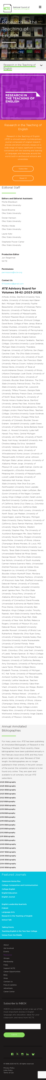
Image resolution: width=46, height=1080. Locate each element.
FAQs (6, 965)
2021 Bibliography (7, 801)
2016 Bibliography (7, 817)
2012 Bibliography (7, 833)
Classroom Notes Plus (11, 881)
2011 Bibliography (7, 836)
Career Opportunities (12, 971)
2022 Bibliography (8, 798)
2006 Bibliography (8, 856)
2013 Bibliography (7, 829)
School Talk (7, 920)
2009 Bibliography (8, 844)
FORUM (5, 908)
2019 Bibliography (7, 809)
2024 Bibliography (8, 790)
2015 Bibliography (7, 821)
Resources (8, 955)
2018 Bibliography (7, 813)
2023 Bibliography (8, 794)
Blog (5, 975)
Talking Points (8, 927)
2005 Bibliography (8, 860)
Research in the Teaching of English (17, 916)
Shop (6, 978)
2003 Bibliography (8, 867)
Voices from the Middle (12, 935)
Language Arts (8, 912)
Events (6, 951)
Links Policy (8, 1070)
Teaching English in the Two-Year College (19, 931)
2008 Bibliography (8, 848)
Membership (8, 961)
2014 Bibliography (7, 825)
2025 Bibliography (8, 786)
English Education (9, 893)
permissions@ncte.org (12, 272)
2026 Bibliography (8, 782)
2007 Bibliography (8, 852)
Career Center (9, 991)
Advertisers (8, 988)
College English (8, 889)
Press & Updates (10, 985)
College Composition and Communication (20, 885)
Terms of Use (9, 1073)
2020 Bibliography (8, 805)
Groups (6, 958)
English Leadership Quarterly (14, 904)
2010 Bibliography (7, 840)
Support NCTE (9, 968)
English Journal (8, 897)
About (6, 945)
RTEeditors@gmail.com (13, 284)
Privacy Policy (9, 1068)
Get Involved (9, 948)
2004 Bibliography (8, 864)
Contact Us (8, 981)
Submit (14, 1035)
